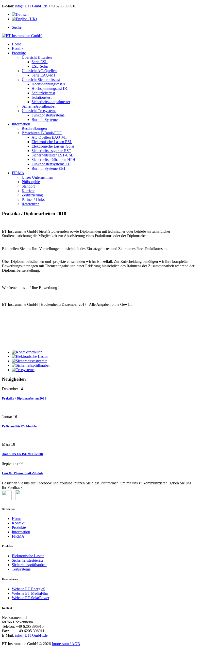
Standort (28, 186)
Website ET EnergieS (28, 589)
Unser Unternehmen (37, 177)
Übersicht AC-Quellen (39, 71)
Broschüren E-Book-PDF (42, 133)
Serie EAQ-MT (44, 75)
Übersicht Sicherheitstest (41, 79)
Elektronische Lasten (28, 556)
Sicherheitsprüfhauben (39, 106)
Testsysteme (21, 569)
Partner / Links (33, 199)
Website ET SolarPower (30, 598)
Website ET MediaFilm (30, 593)
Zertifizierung (32, 195)
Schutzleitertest (43, 93)
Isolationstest (41, 97)
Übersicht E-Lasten (37, 57)
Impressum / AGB (66, 644)
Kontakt (18, 48)
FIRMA (18, 173)
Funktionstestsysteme (48, 115)
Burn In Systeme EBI (48, 168)
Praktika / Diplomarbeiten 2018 (24, 398)
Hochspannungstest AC (50, 84)
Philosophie (31, 182)
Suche (16, 27)
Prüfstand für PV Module (19, 426)
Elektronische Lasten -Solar (53, 146)
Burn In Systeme (45, 119)
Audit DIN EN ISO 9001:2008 (22, 454)
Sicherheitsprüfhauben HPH (53, 159)
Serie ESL (40, 62)
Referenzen (30, 204)
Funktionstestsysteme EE (51, 164)
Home (16, 44)
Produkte (19, 53)
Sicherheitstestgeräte (27, 560)
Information (21, 124)
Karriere (28, 191)
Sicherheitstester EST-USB (53, 155)
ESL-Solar (40, 66)
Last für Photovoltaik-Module (22, 473)
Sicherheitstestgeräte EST (51, 151)
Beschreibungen (34, 128)
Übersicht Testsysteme (39, 111)
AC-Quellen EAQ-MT (49, 137)
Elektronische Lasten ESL (52, 142)
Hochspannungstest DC (50, 88)
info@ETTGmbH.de (31, 6)
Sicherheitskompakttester (51, 102)
